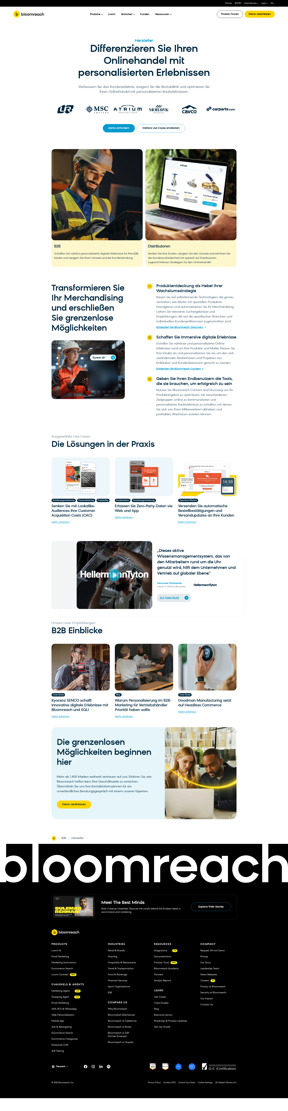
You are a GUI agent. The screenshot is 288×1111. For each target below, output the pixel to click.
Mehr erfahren (61, 522)
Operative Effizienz (188, 500)
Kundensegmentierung (63, 500)
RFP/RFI (238, 3)
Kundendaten (122, 500)
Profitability (103, 500)
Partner (228, 3)
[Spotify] (108, 1066)
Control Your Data (186, 1083)
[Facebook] (86, 1066)
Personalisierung (86, 500)
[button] (114, 575)
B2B (64, 838)
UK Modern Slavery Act (225, 1083)
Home (54, 838)
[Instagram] (93, 1066)
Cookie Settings (205, 1083)
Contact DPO (169, 1083)
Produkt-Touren (230, 14)
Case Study (58, 695)
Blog (118, 695)
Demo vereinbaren (260, 14)
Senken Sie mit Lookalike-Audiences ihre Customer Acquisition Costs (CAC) (73, 511)
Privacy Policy (154, 1083)
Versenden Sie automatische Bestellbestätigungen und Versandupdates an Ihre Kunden (206, 511)
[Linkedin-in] (101, 1066)
